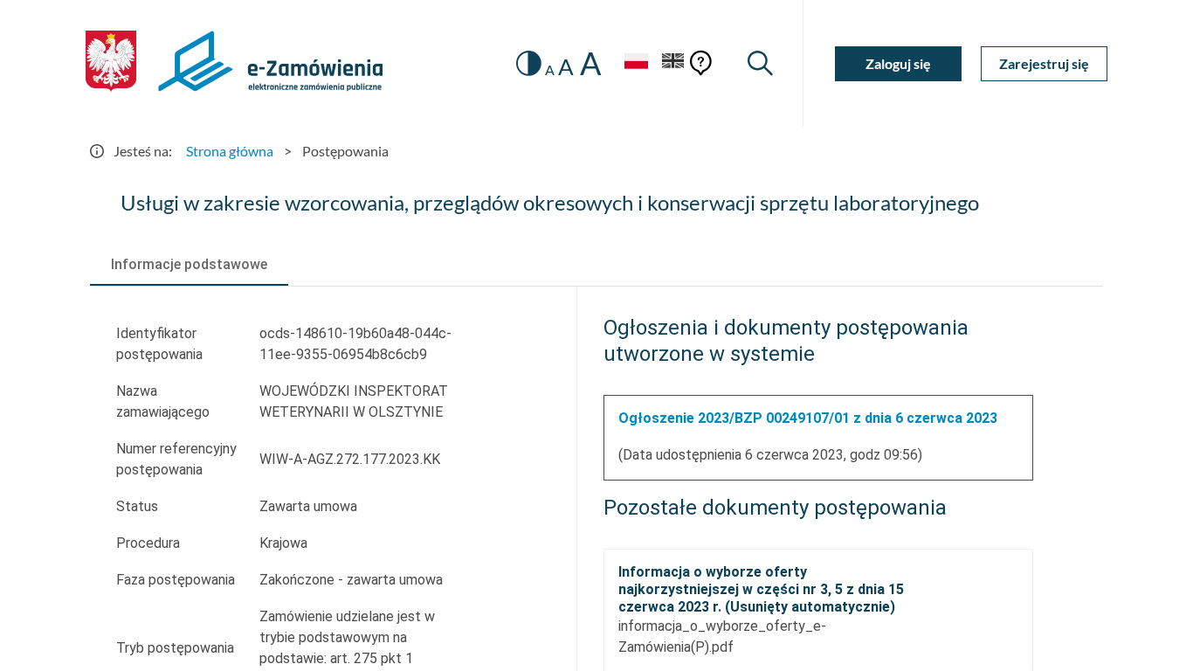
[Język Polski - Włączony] (635, 63)
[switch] (529, 63)
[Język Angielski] (673, 63)
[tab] (189, 265)
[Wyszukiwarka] (760, 63)
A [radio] (550, 70)
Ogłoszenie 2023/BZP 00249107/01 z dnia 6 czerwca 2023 (807, 418)
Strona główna (229, 150)
